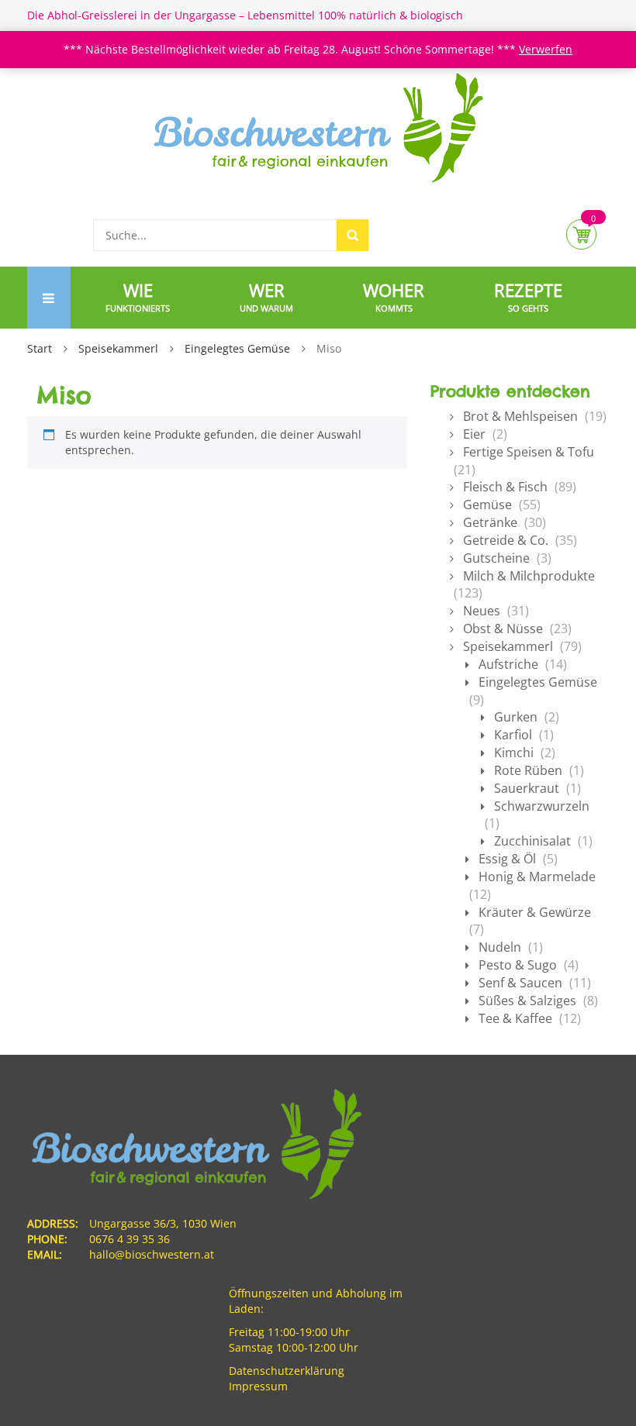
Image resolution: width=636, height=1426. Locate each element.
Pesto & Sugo (518, 964)
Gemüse (487, 504)
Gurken (515, 716)
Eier (474, 434)
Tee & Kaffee (515, 1018)
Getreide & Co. (505, 540)
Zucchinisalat (532, 840)
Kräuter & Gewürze (535, 912)
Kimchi (514, 752)
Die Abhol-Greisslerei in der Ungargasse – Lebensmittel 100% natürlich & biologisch (245, 15)
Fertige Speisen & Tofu (528, 451)
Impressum (258, 1386)
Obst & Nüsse (503, 628)
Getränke (490, 522)
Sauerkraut (526, 788)
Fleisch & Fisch (505, 486)
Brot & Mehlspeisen (520, 416)
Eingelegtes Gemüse (237, 348)
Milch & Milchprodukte (529, 575)
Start (39, 348)
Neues (481, 610)
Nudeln (500, 947)
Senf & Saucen (520, 982)
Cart (581, 234)
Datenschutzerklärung (286, 1370)
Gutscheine (496, 558)
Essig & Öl (507, 858)
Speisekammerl (118, 348)
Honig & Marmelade (537, 876)
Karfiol (513, 734)
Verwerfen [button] (545, 49)
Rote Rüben (528, 770)
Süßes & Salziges (527, 1000)
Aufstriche (508, 664)
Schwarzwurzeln (541, 806)
